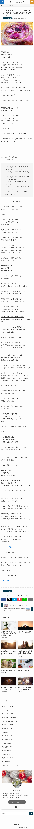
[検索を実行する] (31, 813)
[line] (18, 807)
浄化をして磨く (7, 747)
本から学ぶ (6, 754)
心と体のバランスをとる (10, 721)
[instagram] (16, 807)
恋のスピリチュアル (9, 758)
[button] (3, 599)
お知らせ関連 (7, 743)
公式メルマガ (5, 581)
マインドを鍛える (7, 18)
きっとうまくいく (17, 2)
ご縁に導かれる (7, 736)
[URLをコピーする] (30, 599)
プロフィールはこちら (17, 802)
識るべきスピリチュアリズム (11, 765)
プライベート (7, 761)
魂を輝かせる (7, 732)
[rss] (19, 824)
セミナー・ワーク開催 (9, 717)
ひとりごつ (6, 710)
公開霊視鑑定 (7, 750)
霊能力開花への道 (8, 739)
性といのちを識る (8, 706)
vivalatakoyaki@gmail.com (9, 547)
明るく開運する (7, 728)
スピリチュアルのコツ (9, 714)
